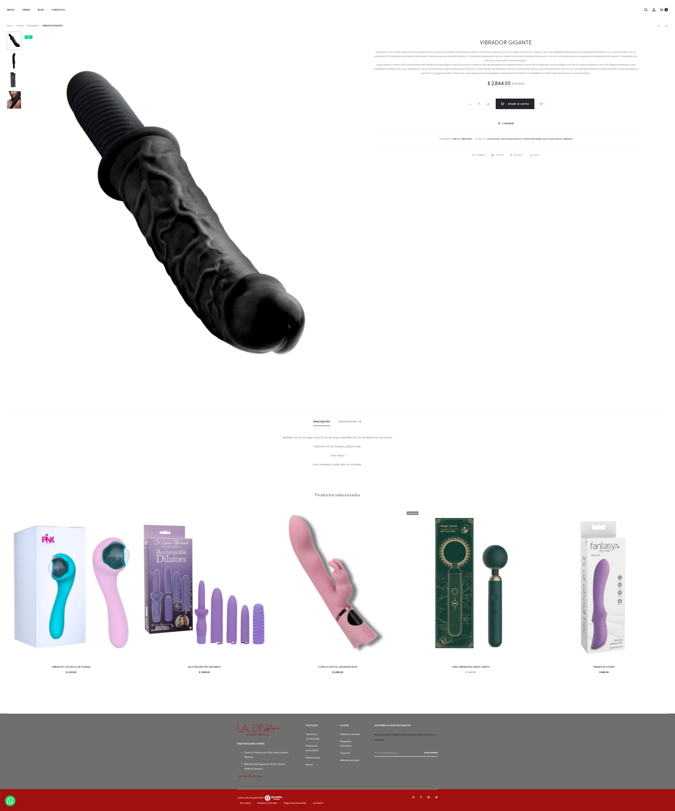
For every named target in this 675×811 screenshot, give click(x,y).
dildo (545, 139)
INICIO (10, 9)
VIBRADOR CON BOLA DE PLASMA (71, 667)
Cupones (345, 753)
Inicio (10, 25)
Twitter (500, 155)
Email (536, 155)
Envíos (309, 764)
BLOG (41, 9)
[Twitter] (436, 797)
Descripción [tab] (321, 421)
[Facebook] (421, 797)
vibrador (568, 139)
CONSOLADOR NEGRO (532, 139)
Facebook (480, 155)
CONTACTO (58, 9)
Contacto (318, 802)
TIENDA (26, 9)
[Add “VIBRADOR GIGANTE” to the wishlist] (541, 104)
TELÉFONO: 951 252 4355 (249, 776)
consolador (492, 139)
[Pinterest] (429, 797)
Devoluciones (313, 757)
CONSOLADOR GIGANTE (511, 139)
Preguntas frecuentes (295, 802)
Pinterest (519, 155)
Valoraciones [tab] (349, 421)
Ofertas (456, 139)
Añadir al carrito (518, 104)
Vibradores (33, 25)
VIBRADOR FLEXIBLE (604, 667)
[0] (662, 9)
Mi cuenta (245, 802)
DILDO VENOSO (555, 139)
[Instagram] (413, 797)
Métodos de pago (349, 760)
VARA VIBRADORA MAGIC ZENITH (471, 667)
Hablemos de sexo (350, 734)
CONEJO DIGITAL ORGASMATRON (337, 667)
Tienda (20, 25)
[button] (470, 103)
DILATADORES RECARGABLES (204, 667)
